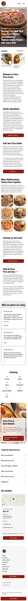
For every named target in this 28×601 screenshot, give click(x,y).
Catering (4, 558)
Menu (19, 3)
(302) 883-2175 (7, 525)
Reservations (6, 560)
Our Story (5, 562)
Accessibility (5, 585)
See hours (21, 533)
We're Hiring (5, 567)
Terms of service (6, 582)
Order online (13, 538)
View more (6, 321)
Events (4, 564)
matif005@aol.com (8, 528)
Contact (4, 571)
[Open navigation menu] (23, 3)
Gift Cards (5, 569)
